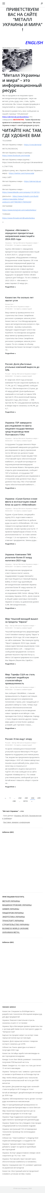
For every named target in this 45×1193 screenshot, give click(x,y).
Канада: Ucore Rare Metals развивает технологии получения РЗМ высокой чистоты (21, 1060)
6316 (25, 801)
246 (14, 801)
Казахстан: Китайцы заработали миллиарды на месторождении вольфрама (20, 1054)
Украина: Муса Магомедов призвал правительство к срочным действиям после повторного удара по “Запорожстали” (22, 1029)
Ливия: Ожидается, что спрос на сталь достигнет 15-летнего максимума (21, 1066)
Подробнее (9, 287)
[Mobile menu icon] (3, 3)
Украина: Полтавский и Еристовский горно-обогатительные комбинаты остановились (19, 1160)
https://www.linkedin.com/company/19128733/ (21, 192)
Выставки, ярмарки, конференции (16, 822)
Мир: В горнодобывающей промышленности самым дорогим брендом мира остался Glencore (21, 1106)
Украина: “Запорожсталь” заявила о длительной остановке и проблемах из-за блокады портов (21, 1072)
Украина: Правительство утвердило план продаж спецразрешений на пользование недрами (21, 1124)
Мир (6, 626)
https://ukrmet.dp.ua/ (32, 181)
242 (19, 798)
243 (26, 798)
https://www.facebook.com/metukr (16, 155)
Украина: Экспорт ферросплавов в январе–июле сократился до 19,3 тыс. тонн (21, 1154)
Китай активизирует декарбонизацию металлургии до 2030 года (22, 1093)
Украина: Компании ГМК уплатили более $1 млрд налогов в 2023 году (18, 557)
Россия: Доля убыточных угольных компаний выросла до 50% (22, 367)
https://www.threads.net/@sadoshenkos (18, 218)
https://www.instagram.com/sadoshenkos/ (19, 210)
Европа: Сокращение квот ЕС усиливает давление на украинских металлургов (22, 1166)
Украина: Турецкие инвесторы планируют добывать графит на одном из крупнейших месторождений (19, 1147)
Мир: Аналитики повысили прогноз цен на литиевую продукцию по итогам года (18, 1112)
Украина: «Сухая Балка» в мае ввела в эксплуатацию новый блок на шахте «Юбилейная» (21, 501)
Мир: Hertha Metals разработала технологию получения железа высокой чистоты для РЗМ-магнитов (20, 1080)
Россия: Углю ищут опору (18, 739)
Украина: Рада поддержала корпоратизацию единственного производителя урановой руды (20, 1118)
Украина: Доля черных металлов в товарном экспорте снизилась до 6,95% (20, 1042)
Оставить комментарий (23, 245)
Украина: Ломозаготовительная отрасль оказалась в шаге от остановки (18, 1021)
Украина (8, 243)
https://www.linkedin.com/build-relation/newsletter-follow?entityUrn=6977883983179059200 (20, 199)
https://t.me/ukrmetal (32, 144)
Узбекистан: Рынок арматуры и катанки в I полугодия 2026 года (19, 1048)
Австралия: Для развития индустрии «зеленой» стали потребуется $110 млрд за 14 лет (20, 1087)
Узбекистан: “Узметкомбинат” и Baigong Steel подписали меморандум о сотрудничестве (20, 1139)
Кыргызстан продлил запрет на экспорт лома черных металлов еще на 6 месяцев (20, 1036)
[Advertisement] (22, 863)
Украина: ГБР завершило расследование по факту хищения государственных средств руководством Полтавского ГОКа (19, 428)
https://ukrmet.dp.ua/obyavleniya (15, 117)
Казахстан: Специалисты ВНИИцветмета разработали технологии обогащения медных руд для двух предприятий (22, 1014)
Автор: (25, 243)
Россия (7, 374)
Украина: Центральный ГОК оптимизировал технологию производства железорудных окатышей (19, 1132)
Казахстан (9, 304)
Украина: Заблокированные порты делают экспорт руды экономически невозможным (22, 1100)
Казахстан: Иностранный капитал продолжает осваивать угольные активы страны (20, 1172)
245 (38, 798)
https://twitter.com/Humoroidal (21, 173)
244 (32, 798)
